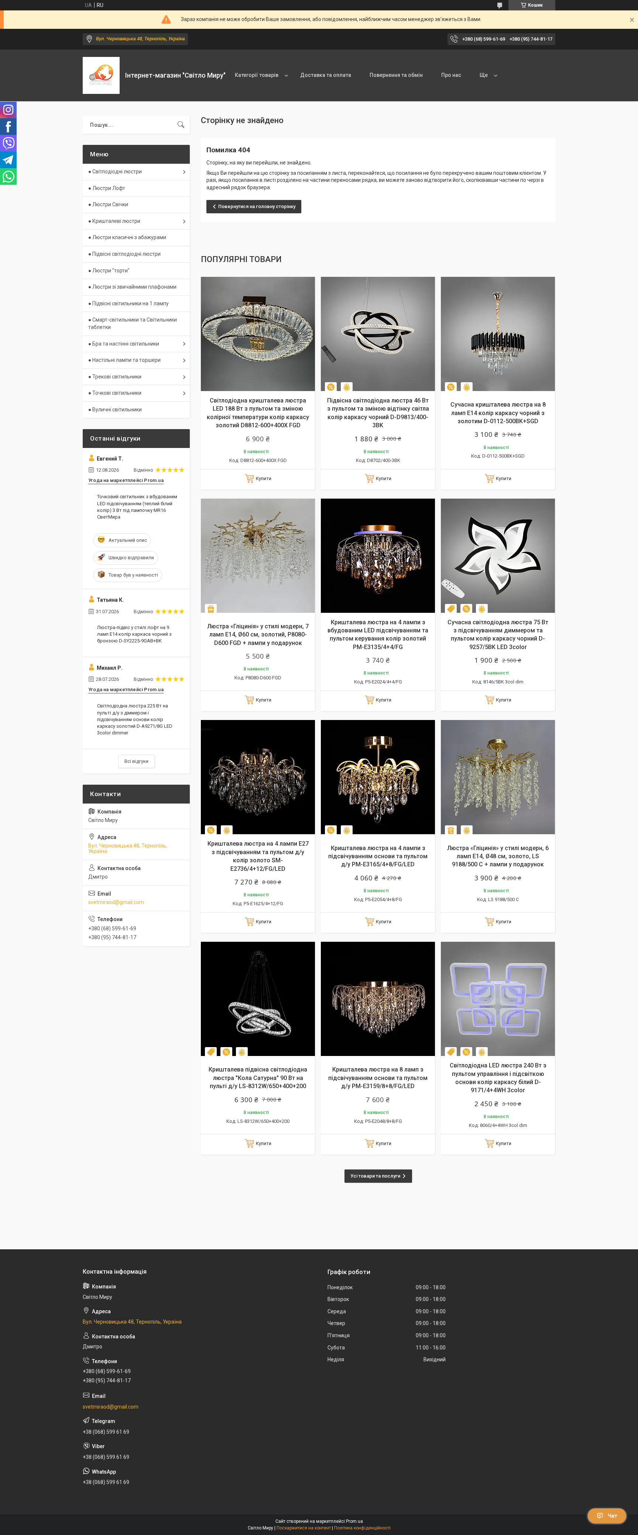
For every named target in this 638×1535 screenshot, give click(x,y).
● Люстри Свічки (108, 204)
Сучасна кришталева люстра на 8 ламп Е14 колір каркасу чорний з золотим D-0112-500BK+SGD (498, 413)
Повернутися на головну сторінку (256, 206)
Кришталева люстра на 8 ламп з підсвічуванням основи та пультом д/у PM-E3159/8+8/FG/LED (378, 1078)
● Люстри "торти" (109, 271)
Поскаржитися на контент (304, 1528)
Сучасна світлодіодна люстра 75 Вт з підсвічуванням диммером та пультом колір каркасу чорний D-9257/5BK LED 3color (497, 635)
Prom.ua (354, 1521)
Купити (263, 478)
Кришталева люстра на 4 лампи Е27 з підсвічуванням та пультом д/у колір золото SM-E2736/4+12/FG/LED (258, 856)
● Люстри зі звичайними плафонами (132, 287)
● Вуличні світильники (115, 409)
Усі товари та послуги (375, 1176)
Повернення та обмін (396, 75)
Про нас (451, 75)
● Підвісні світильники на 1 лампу (128, 303)
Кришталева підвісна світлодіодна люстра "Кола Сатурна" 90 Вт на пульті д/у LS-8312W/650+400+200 (258, 1078)
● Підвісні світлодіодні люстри (124, 254)
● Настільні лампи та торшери (124, 360)
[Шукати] (181, 125)
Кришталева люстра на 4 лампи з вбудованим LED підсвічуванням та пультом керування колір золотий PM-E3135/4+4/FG (377, 635)
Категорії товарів (256, 75)
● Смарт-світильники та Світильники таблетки (132, 323)
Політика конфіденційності (362, 1528)
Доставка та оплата (325, 75)
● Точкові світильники (114, 393)
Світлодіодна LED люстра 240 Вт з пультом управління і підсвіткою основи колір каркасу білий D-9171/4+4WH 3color (498, 1078)
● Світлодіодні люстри (115, 171)
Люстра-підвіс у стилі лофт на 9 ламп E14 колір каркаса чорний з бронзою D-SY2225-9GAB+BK (134, 634)
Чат (612, 1516)
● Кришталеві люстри (114, 221)
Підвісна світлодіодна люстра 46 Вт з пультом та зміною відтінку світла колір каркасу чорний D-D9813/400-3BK (378, 413)
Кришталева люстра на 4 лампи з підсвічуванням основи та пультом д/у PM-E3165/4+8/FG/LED (378, 856)
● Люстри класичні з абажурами (127, 237)
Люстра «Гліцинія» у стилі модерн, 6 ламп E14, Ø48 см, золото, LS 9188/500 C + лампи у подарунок (498, 856)
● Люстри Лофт (106, 188)
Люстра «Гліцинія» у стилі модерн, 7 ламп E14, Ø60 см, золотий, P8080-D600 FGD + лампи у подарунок (258, 634)
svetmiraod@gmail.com (116, 902)
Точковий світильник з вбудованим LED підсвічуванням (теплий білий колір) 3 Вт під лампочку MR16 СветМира (137, 507)
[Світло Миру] (101, 75)
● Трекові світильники (114, 377)
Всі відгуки (136, 761)
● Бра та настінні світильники (123, 344)
